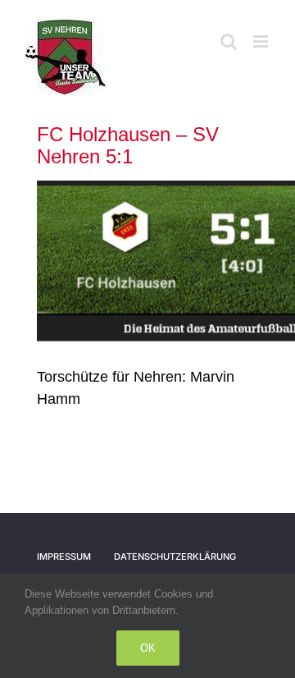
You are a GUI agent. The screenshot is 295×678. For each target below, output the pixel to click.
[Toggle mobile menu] (261, 41)
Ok (148, 648)
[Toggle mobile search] (228, 41)
